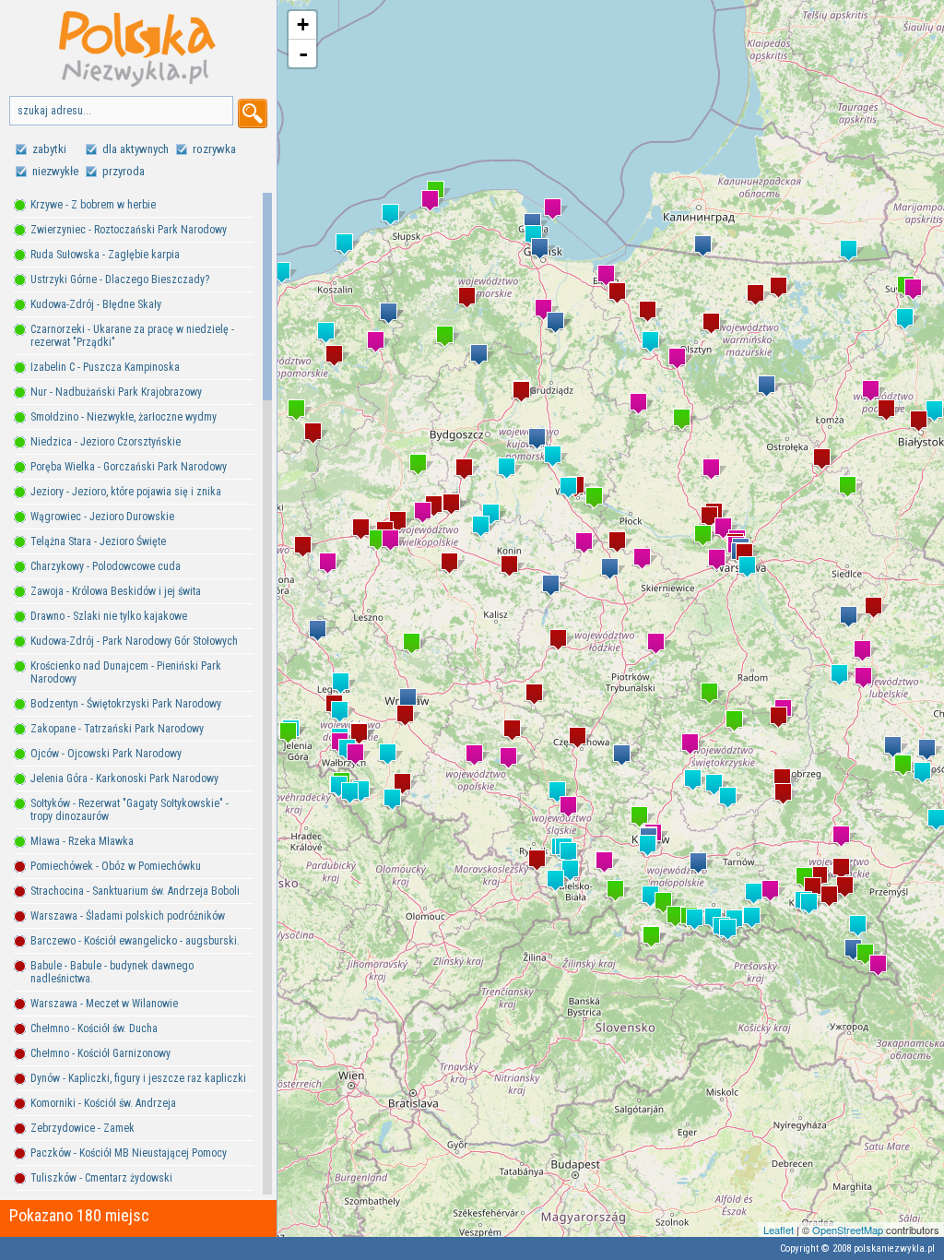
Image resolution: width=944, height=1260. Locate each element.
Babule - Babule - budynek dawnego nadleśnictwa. (112, 972)
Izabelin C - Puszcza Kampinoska (105, 367)
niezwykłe (55, 171)
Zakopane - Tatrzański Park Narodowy (117, 728)
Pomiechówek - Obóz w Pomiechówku (115, 866)
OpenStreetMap (847, 1229)
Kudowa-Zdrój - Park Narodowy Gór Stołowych (134, 641)
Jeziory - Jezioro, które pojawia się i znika (125, 491)
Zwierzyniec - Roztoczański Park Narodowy (128, 229)
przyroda (123, 171)
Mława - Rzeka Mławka (82, 841)
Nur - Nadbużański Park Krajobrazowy (116, 392)
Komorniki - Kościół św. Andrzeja (103, 1103)
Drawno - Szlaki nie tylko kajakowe (108, 616)
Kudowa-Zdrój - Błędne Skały (95, 304)
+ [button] (303, 24)
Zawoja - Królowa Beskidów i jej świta (115, 591)
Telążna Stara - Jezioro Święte (98, 541)
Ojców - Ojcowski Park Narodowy (106, 753)
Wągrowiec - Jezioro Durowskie (102, 516)
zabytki (49, 149)
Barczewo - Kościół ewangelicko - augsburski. (135, 940)
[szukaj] (252, 113)
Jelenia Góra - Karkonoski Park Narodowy (124, 778)
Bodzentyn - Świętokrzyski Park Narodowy (125, 703)
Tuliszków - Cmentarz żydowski (101, 1177)
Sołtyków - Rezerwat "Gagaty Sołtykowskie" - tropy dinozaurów (129, 810)
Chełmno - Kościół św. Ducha (94, 1028)
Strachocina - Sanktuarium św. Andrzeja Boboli (135, 891)
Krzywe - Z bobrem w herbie (93, 204)
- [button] (303, 53)
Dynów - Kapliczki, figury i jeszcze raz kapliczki (138, 1078)
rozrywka (214, 149)
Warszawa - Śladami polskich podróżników (127, 915)
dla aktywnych (135, 149)
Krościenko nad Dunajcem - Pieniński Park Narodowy (125, 672)
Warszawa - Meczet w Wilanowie (104, 1003)
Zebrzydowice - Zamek (82, 1128)
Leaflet (778, 1229)
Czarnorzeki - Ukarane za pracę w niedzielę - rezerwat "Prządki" (132, 336)
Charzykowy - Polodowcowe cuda (105, 566)
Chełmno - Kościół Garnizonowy (100, 1053)
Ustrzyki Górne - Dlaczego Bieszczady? (119, 279)
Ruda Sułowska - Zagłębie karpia (105, 254)
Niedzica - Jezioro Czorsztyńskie (105, 441)
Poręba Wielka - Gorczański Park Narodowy (128, 466)
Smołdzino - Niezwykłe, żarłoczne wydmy (123, 416)
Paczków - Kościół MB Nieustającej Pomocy (128, 1153)
